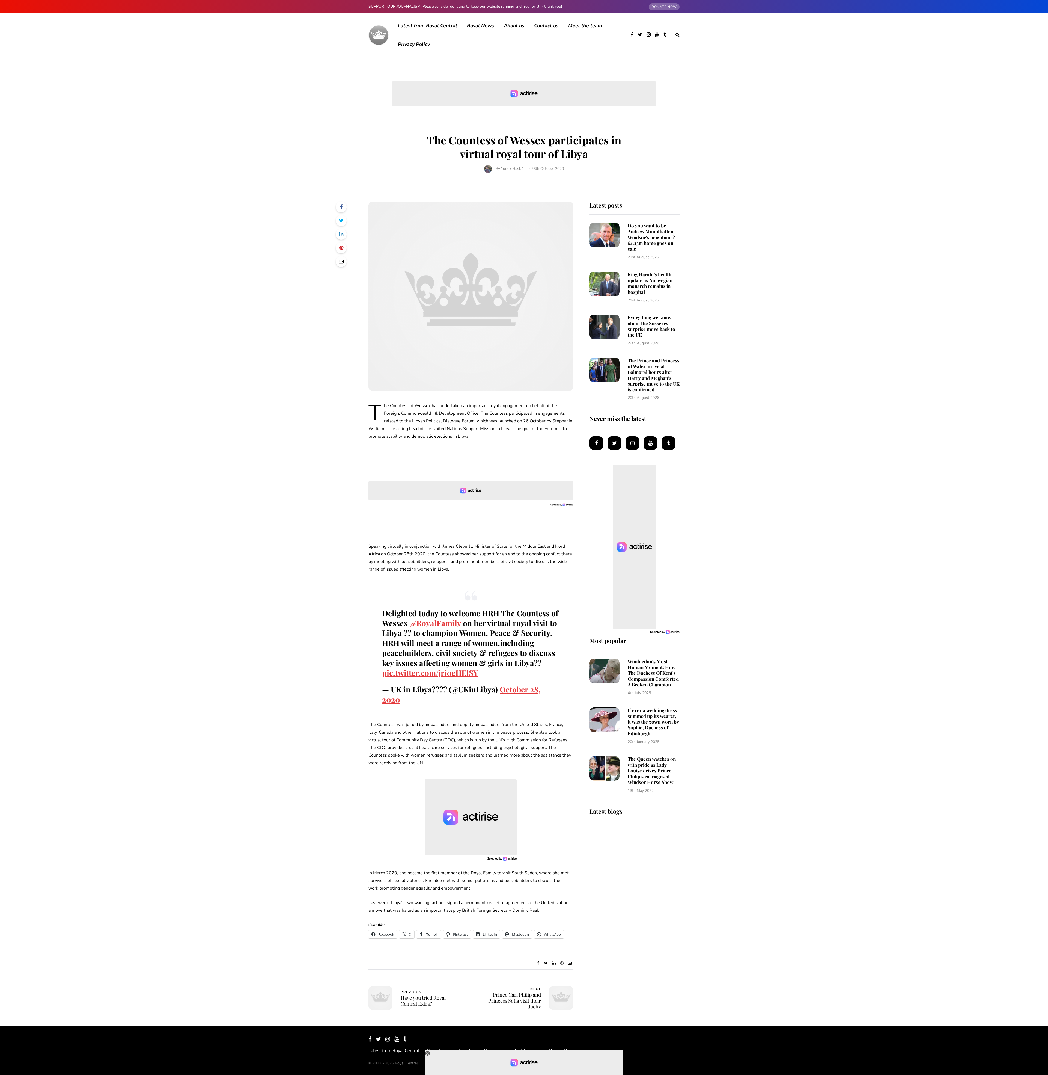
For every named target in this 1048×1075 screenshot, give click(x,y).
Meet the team (585, 25)
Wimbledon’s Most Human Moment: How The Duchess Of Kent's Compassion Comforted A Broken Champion (653, 673)
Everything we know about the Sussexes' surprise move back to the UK (651, 326)
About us (514, 25)
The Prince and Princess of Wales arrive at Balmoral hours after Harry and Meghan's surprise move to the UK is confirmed (654, 374)
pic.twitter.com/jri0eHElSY (430, 673)
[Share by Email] (341, 261)
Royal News (480, 25)
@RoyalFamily (435, 623)
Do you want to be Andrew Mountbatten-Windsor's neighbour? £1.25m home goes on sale (651, 237)
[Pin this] (341, 247)
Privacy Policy (414, 44)
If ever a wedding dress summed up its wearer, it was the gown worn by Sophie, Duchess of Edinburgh (653, 721)
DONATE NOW (664, 7)
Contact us (546, 25)
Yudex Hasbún (513, 168)
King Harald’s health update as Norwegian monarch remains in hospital (650, 283)
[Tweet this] (341, 220)
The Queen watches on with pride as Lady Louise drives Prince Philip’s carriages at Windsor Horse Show (652, 770)
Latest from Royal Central (427, 25)
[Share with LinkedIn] (341, 234)
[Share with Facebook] (341, 207)
